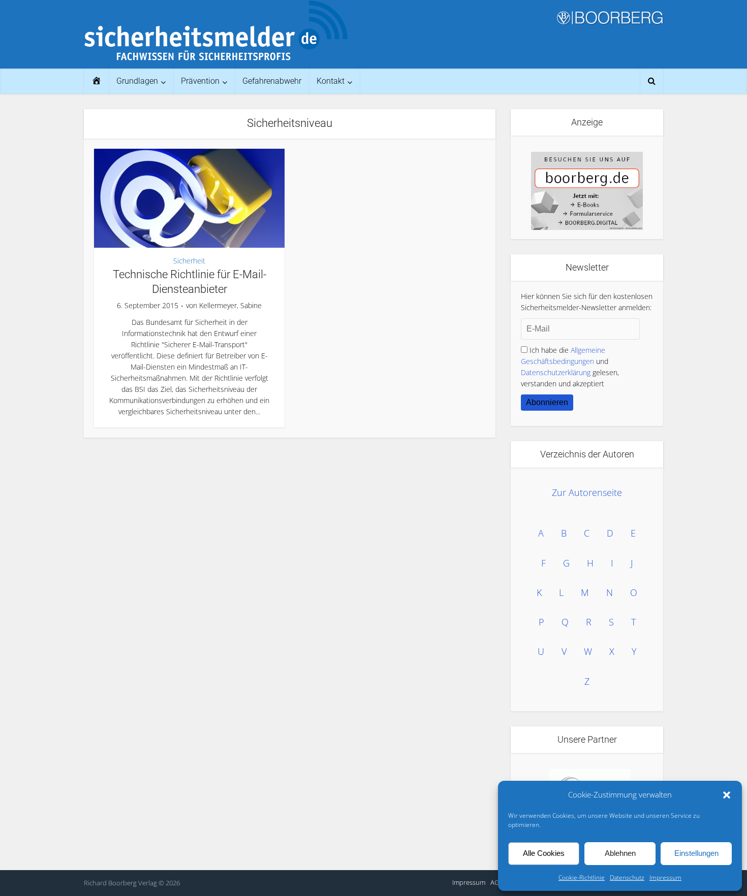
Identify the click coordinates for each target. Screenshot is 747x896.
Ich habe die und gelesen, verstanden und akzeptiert (570, 366)
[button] (727, 795)
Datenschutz (627, 877)
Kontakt (331, 81)
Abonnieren (547, 402)
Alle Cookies (544, 853)
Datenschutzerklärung (555, 372)
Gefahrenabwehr (271, 81)
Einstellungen (696, 853)
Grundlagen (137, 81)
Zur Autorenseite (587, 492)
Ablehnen (620, 853)
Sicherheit (189, 261)
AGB (496, 882)
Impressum (665, 877)
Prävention (200, 81)
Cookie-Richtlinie (581, 877)
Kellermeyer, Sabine (230, 305)
